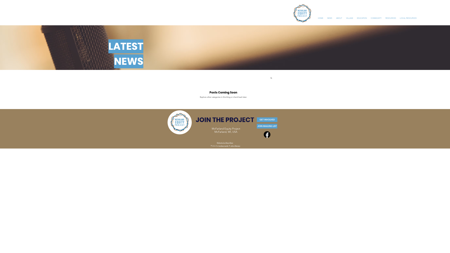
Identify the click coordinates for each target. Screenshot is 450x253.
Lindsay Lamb (223, 146)
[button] (271, 78)
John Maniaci (235, 146)
